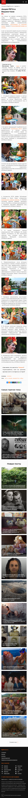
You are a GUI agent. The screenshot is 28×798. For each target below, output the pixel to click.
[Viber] (17, 382)
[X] (13, 382)
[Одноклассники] (9, 382)
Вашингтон (16, 378)
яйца (21, 378)
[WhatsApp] (19, 382)
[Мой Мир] (11, 382)
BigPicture (10, 6)
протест (16, 6)
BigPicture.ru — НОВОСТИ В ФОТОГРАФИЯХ (11, 779)
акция (10, 378)
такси (17, 66)
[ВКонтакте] (7, 382)
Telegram (21, 367)
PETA (6, 378)
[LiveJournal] (15, 382)
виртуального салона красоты (10, 199)
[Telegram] (20, 382)
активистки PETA (16, 128)
